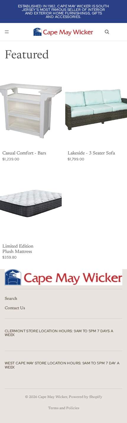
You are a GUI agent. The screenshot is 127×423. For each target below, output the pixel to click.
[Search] (106, 31)
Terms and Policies (63, 408)
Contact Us (15, 308)
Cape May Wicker (52, 397)
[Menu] (7, 32)
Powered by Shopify (85, 397)
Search (11, 299)
